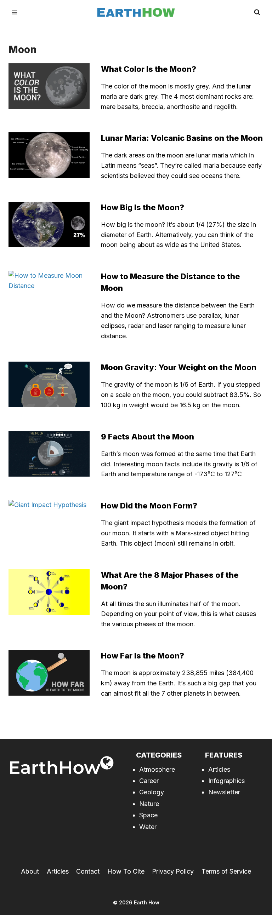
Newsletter (224, 792)
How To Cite (125, 871)
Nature (149, 803)
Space (148, 815)
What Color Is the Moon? (148, 69)
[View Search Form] (257, 12)
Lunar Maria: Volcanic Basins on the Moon (182, 138)
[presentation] (49, 86)
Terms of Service (226, 871)
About (30, 871)
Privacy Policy (173, 871)
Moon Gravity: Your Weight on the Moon (178, 367)
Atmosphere (157, 769)
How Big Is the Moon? (142, 207)
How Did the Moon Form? (149, 505)
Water (148, 826)
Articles (219, 769)
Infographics (226, 780)
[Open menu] (14, 12)
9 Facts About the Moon (147, 436)
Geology (151, 792)
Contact (88, 871)
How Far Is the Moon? (142, 655)
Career (149, 780)
